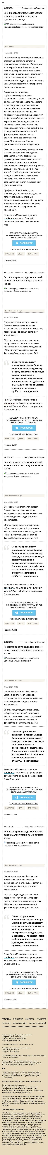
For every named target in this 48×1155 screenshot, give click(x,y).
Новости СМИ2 (10, 260)
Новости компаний (37, 1023)
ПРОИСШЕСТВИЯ (19, 1023)
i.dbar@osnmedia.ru (12, 1050)
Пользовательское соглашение (13, 1109)
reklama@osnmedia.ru (25, 1055)
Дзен (20, 254)
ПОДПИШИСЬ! (26, 243)
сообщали (9, 218)
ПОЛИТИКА (6, 1019)
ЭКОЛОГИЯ (9, 8)
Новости (9, 254)
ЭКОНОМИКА (18, 1019)
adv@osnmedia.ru (39, 1055)
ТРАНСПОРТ (41, 1019)
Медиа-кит (21, 1085)
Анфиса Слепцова (37, 272)
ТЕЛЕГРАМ (33, 254)
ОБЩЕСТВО (29, 1019)
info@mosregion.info (13, 1040)
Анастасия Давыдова (35, 8)
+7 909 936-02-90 (14, 1051)
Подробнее (5, 1105)
